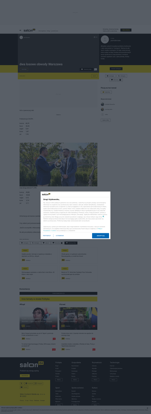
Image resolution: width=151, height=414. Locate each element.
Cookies (53, 230)
